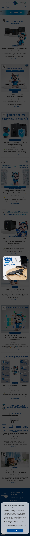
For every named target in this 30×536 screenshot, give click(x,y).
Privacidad (20, 527)
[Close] (28, 251)
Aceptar (15, 530)
